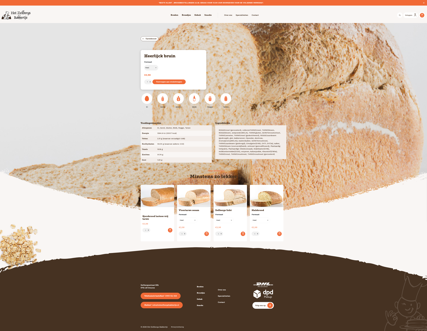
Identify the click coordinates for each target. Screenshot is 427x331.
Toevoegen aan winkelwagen (169, 82)
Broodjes (186, 15)
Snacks (208, 15)
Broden (174, 15)
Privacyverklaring (177, 327)
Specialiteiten (242, 15)
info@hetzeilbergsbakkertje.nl (161, 305)
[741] (170, 230)
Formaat (148, 62)
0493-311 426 (160, 296)
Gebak (197, 15)
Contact (255, 15)
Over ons (228, 15)
